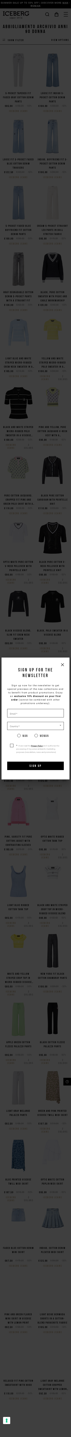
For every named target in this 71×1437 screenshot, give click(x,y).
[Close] (62, 664)
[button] (35, 725)
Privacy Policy (37, 746)
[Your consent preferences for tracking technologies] (6, 1420)
